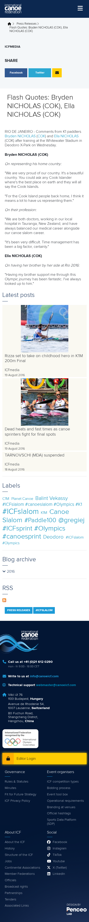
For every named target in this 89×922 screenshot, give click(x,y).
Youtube (59, 861)
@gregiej (71, 520)
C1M (5, 499)
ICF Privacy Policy (17, 800)
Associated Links (17, 905)
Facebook (60, 842)
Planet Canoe (22, 499)
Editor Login (26, 759)
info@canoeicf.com (44, 676)
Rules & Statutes (16, 781)
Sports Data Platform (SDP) (61, 821)
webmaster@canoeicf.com (56, 685)
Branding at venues (61, 807)
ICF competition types (63, 781)
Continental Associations (22, 867)
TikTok (57, 855)
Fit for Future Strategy (20, 794)
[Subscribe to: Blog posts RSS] (4, 600)
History (10, 848)
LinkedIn (59, 874)
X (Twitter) (60, 867)
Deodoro (53, 537)
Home (10, 24)
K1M (44, 513)
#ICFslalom (20, 512)
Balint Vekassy (51, 498)
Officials (10, 880)
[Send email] (57, 72)
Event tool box (57, 794)
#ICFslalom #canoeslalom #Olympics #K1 (42, 504)
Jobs (8, 861)
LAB (69, 914)
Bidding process (58, 788)
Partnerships (13, 893)
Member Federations (20, 874)
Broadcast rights (16, 886)
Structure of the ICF (19, 855)
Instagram (59, 848)
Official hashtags (59, 813)
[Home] (13, 8)
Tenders (10, 899)
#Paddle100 (40, 520)
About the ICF (15, 842)
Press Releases (27, 23)
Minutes (10, 788)
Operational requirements (65, 800)
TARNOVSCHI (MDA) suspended (34, 455)
